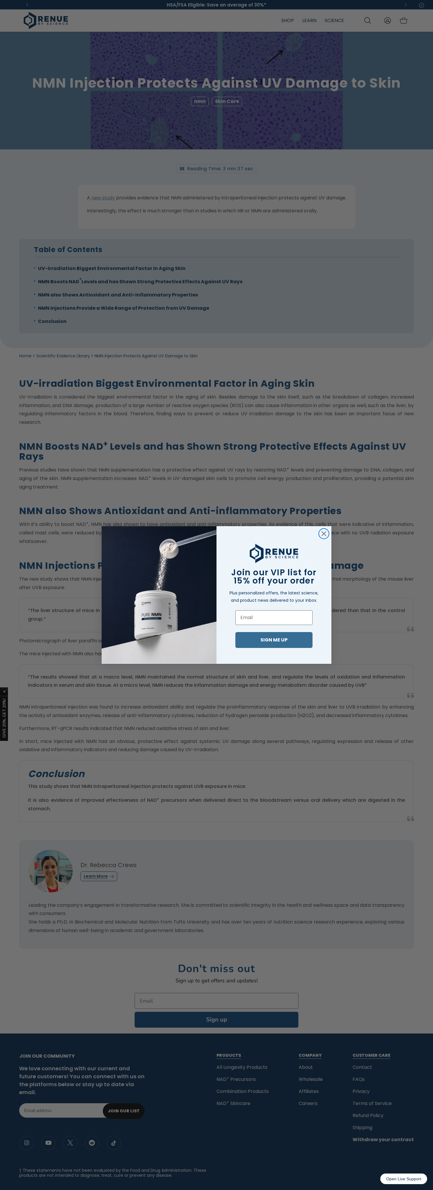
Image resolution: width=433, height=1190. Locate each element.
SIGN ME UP (273, 639)
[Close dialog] (324, 534)
